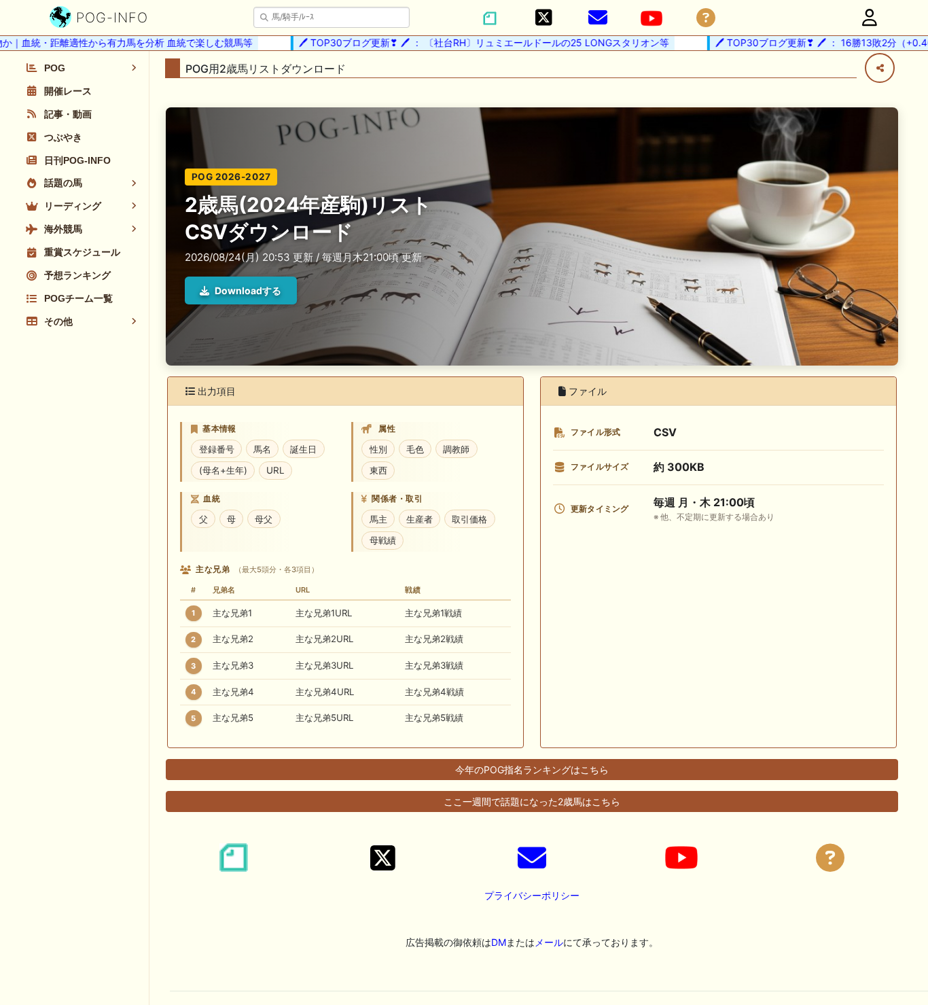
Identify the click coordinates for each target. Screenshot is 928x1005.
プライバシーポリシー (531, 895)
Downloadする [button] (248, 290)
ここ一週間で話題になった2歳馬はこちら (532, 801)
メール (549, 942)
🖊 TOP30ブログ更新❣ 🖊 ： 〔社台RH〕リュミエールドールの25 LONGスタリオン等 (469, 42)
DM (498, 942)
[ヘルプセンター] (705, 18)
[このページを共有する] (880, 68)
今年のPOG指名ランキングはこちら (532, 769)
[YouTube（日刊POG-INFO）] (651, 18)
